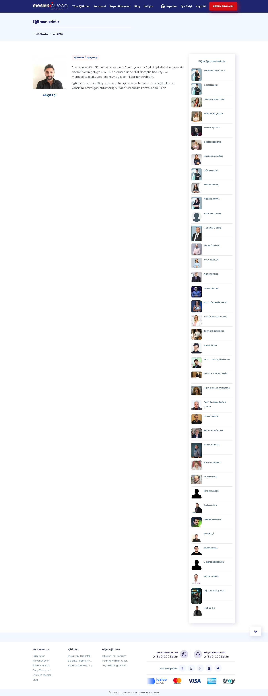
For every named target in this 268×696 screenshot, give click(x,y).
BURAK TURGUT (212, 519)
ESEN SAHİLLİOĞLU (213, 156)
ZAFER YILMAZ (211, 576)
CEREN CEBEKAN (212, 141)
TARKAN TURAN (212, 213)
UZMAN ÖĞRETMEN (214, 561)
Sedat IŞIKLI (210, 476)
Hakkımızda (39, 656)
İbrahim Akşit (211, 490)
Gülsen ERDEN (211, 444)
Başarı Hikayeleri (120, 6)
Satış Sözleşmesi (42, 670)
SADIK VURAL (211, 547)
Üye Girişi (186, 6)
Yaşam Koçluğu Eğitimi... (115, 665)
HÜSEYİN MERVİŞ (212, 227)
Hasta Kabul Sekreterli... (79, 656)
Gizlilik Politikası (41, 665)
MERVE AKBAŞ (211, 184)
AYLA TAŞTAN (211, 259)
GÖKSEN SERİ (210, 85)
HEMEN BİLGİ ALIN (223, 6)
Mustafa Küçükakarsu (217, 359)
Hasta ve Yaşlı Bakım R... (80, 665)
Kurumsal (100, 6)
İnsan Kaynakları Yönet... (115, 660)
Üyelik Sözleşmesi (42, 674)
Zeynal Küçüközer (214, 330)
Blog (137, 6)
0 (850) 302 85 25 (165, 657)
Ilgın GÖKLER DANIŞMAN (217, 387)
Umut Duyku (210, 345)
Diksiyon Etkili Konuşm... (114, 656)
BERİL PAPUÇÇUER (213, 113)
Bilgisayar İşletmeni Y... (79, 660)
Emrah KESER (211, 416)
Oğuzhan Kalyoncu (214, 590)
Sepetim (171, 6)
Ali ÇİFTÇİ (58, 33)
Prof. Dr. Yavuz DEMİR (215, 373)
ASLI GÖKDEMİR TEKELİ (215, 302)
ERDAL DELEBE (211, 288)
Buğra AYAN (210, 505)
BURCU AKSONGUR (214, 99)
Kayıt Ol (201, 6)
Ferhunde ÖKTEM (213, 430)
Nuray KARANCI (212, 462)
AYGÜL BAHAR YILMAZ (216, 316)
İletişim (148, 6)
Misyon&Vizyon (41, 660)
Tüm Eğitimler (81, 6)
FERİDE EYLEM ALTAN (214, 70)
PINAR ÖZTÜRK (212, 245)
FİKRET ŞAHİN (211, 273)
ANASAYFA (42, 33)
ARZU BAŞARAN (212, 127)
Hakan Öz (209, 607)
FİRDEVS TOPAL (212, 198)
